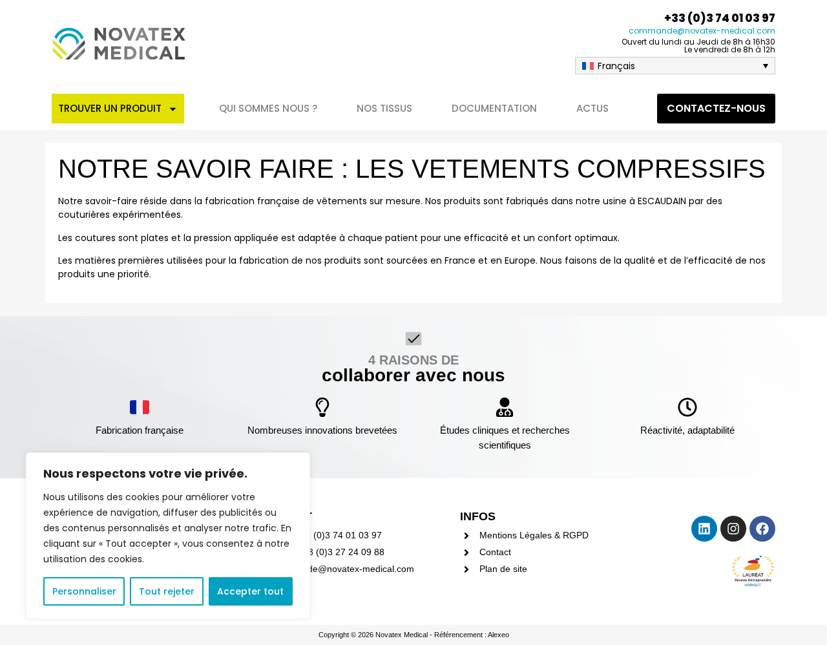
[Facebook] (762, 529)
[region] (168, 535)
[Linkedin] (704, 529)
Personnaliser (84, 591)
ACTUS (592, 108)
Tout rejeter (166, 591)
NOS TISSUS (384, 108)
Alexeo (498, 635)
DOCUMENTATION (494, 108)
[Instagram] (733, 529)
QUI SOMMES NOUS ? (268, 108)
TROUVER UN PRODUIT (110, 108)
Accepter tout (250, 591)
